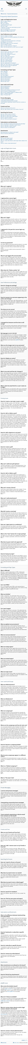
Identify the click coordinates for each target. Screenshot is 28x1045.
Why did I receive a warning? (6, 61)
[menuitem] (16, 1042)
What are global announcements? (7, 76)
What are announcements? (6, 77)
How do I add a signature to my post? (8, 54)
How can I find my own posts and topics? (9, 119)
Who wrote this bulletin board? (7, 138)
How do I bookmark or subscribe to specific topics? (11, 125)
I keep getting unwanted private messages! (9, 100)
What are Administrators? (6, 86)
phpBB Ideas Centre (5, 1000)
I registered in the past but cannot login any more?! (11, 27)
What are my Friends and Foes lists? (8, 108)
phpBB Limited (7, 988)
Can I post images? (4, 75)
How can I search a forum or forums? (8, 114)
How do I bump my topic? (6, 66)
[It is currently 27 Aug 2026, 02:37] (26, 14)
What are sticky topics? (5, 78)
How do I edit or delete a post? (7, 53)
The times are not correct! (6, 39)
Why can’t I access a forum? (6, 59)
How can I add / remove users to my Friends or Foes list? (12, 109)
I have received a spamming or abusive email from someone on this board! (13, 103)
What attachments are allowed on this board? (9, 132)
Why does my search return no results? (8, 115)
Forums (2, 9)
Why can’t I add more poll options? (7, 56)
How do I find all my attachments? (7, 133)
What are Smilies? (4, 73)
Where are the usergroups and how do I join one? (10, 89)
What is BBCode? (4, 71)
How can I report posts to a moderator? (8, 63)
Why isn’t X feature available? (6, 139)
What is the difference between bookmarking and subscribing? (13, 123)
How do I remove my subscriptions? (8, 127)
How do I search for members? (7, 117)
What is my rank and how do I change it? (9, 45)
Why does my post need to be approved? (9, 65)
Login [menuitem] (26, 9)
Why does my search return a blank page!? (9, 116)
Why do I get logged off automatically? (8, 29)
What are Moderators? (5, 87)
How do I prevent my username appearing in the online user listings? (12, 38)
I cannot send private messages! (7, 99)
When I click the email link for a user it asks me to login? (12, 47)
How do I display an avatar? (6, 44)
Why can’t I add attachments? (7, 60)
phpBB (16, 339)
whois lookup (3, 1014)
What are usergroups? (5, 88)
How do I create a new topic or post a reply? (9, 51)
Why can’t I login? (4, 26)
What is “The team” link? (5, 94)
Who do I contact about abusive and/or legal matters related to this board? (14, 141)
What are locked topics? (5, 80)
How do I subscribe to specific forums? (8, 126)
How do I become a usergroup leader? (8, 91)
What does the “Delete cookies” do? (8, 31)
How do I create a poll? (5, 55)
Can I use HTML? (4, 72)
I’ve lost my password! (5, 28)
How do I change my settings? (7, 35)
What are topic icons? (5, 81)
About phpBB (9, 991)
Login (3, 10)
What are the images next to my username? (9, 43)
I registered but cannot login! (6, 24)
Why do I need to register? (6, 21)
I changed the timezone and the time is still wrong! (11, 40)
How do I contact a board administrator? (8, 143)
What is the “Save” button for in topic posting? (10, 64)
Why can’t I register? (5, 23)
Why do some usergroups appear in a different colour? (11, 92)
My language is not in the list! (6, 42)
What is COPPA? (4, 22)
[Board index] (14, 4)
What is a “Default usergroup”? (7, 93)
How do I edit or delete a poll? (6, 58)
